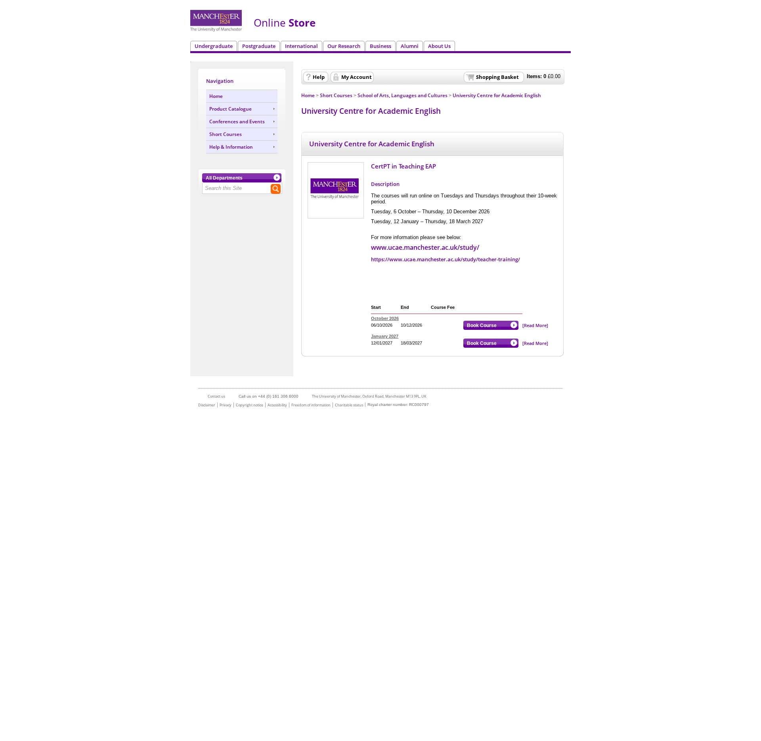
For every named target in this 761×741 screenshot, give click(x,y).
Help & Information (231, 147)
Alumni (410, 46)
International (301, 46)
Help (319, 76)
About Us (439, 46)
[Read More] (535, 325)
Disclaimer (206, 405)
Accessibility (277, 405)
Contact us (216, 396)
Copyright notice (249, 405)
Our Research (343, 46)
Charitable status (349, 405)
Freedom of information (311, 405)
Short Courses (225, 134)
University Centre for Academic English (497, 95)
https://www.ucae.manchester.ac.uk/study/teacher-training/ (445, 259)
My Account (356, 76)
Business (380, 46)
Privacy (225, 405)
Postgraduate (258, 46)
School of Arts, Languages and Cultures (402, 95)
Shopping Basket (497, 76)
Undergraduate (214, 46)
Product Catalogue (230, 109)
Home (216, 96)
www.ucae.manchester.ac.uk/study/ (425, 247)
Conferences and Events (237, 121)
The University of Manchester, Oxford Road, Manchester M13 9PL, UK (369, 396)
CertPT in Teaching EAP (403, 166)
